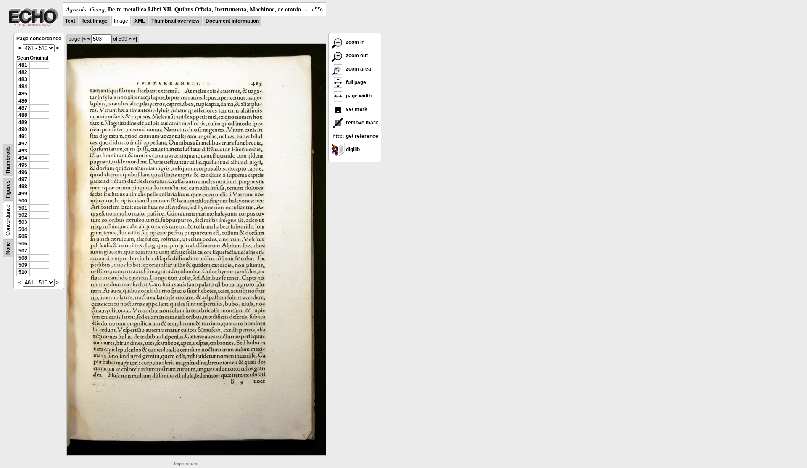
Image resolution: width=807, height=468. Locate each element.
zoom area (358, 69)
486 (22, 101)
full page (355, 82)
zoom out (356, 55)
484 (22, 86)
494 (22, 158)
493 (22, 151)
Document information (232, 21)
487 (22, 108)
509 (22, 265)
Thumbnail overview (175, 21)
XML (139, 21)
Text (70, 21)
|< (84, 39)
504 (22, 229)
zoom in (354, 42)
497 (22, 179)
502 (22, 215)
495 (22, 165)
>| (135, 39)
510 (22, 272)
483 (22, 79)
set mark (356, 109)
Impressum (185, 463)
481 (22, 65)
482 (22, 72)
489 (22, 122)
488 (22, 115)
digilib (352, 149)
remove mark (361, 123)
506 (22, 244)
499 (22, 194)
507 (22, 251)
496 (22, 172)
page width (358, 96)
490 (22, 129)
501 (22, 208)
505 (22, 236)
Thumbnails (8, 160)
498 (22, 186)
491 (22, 136)
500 (22, 201)
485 (22, 94)
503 (22, 222)
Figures (8, 189)
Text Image (95, 21)
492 (22, 144)
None (8, 248)
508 (22, 258)
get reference (361, 136)
